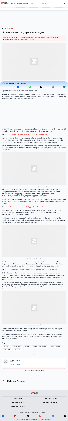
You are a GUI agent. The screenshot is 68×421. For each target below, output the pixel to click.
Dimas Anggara (55, 346)
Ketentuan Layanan (50, 398)
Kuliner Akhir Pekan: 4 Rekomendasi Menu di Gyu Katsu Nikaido (33, 269)
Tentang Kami (17, 398)
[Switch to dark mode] (64, 3)
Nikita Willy (7, 349)
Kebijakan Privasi (18, 402)
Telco (31, 3)
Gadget (19, 3)
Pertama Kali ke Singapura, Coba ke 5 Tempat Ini (28, 135)
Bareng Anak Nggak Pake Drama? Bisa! (28, 207)
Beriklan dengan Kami (18, 406)
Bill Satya (17, 349)
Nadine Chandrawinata (39, 346)
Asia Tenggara (17, 346)
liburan (27, 346)
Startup (25, 3)
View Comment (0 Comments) (34, 370)
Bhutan (6, 346)
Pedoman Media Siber (50, 402)
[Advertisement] (34, 17)
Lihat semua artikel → (16, 364)
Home (13, 3)
